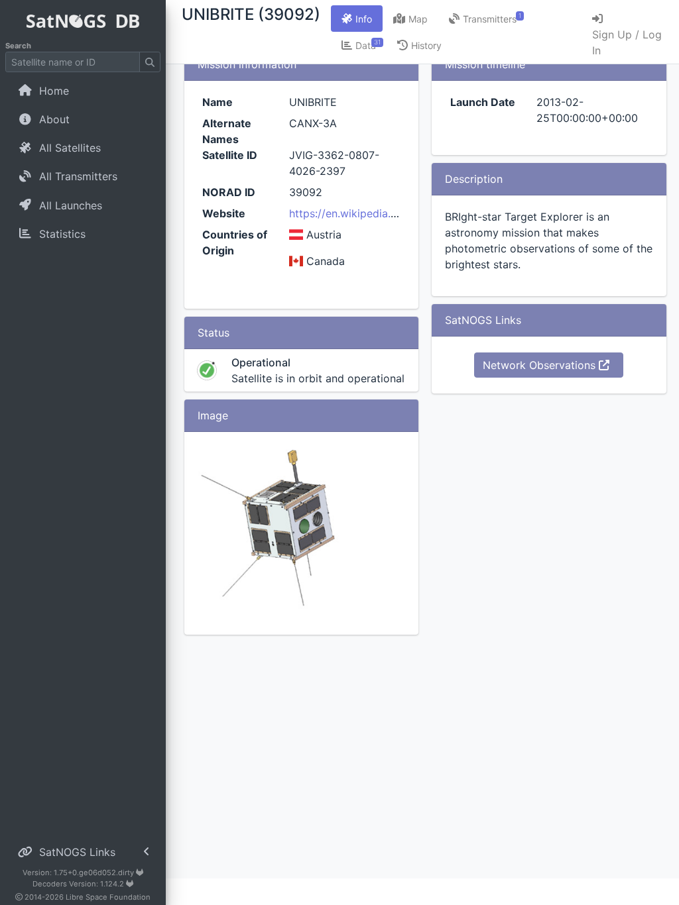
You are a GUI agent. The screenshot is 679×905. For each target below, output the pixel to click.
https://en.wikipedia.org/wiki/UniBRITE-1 (390, 213)
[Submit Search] (149, 62)
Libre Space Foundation (108, 897)
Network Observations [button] (541, 365)
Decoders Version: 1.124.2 (79, 883)
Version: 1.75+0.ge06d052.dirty (79, 872)
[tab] (357, 18)
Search (18, 45)
